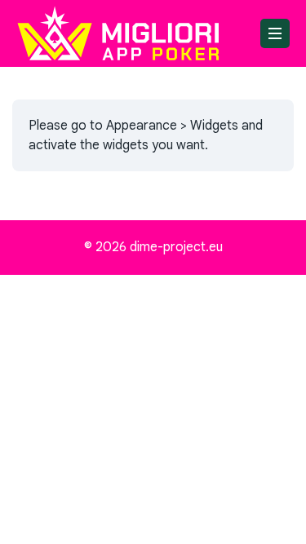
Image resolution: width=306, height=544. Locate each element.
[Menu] (275, 33)
